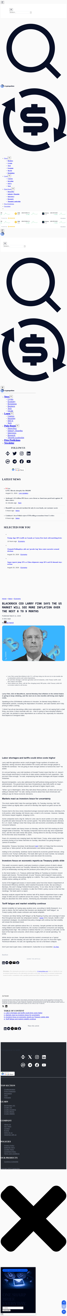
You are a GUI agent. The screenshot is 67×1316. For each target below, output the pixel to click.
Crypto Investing (10, 1110)
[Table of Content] (64, 1312)
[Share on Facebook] (17, 964)
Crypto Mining (9, 1112)
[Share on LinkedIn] (3, 964)
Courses (10, 178)
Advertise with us (10, 1135)
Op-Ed (10, 170)
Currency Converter (11, 1162)
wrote (41, 918)
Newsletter (7, 206)
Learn (6, 176)
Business (10, 161)
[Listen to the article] (64, 1307)
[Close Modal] (11, 9)
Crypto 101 (8, 1108)
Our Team (7, 1126)
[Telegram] (15, 463)
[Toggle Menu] (2, 2)
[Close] (2, 1314)
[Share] (64, 1302)
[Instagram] (22, 455)
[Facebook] (22, 463)
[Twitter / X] (3, 1006)
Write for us (8, 1133)
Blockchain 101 (9, 1105)
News (6, 158)
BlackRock (5, 954)
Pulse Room (7, 189)
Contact (7, 1129)
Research (10, 199)
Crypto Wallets (9, 1114)
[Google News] (18, 471)
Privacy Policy (9, 1145)
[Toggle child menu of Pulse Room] (13, 188)
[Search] (31, 12)
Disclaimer (63, 218)
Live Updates (23, 493)
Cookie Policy (9, 1150)
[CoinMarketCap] (8, 463)
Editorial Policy (9, 1147)
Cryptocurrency (9, 1089)
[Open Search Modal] (33, 83)
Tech (9, 165)
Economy (11, 168)
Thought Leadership (14, 201)
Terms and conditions (11, 1154)
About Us (7, 1124)
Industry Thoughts (13, 194)
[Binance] (8, 455)
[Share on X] (11, 964)
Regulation (11, 173)
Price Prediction (10, 1091)
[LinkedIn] (29, 455)
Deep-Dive (11, 191)
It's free (56, 947)
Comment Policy (10, 1152)
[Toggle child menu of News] (9, 157)
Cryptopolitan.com (42, 971)
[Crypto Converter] (33, 384)
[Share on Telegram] (7, 964)
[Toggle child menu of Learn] (9, 175)
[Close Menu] (2, 387)
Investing (10, 181)
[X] (15, 455)
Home (4, 599)
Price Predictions (9, 204)
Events (6, 1131)
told (36, 846)
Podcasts (7, 1098)
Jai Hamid (10, 623)
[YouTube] (29, 463)
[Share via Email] (14, 964)
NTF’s (10, 183)
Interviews (11, 196)
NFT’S (10, 421)
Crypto (10, 163)
